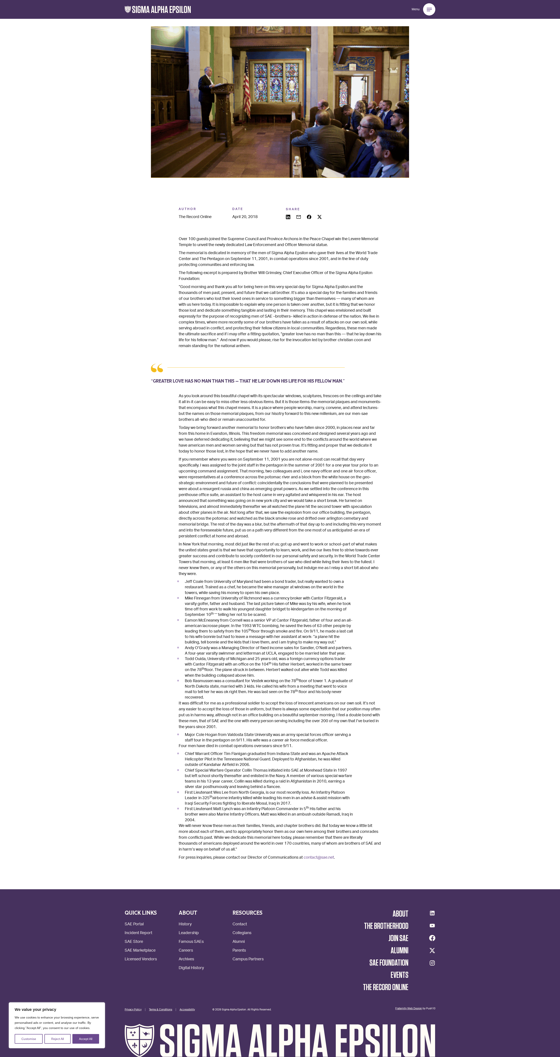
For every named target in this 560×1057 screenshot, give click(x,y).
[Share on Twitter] (320, 217)
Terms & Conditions (160, 1009)
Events (399, 975)
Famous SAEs (191, 942)
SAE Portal (134, 924)
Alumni (239, 942)
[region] (57, 1025)
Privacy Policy (133, 1009)
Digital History (191, 968)
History (185, 924)
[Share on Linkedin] (288, 217)
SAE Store (134, 942)
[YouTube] (432, 925)
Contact (240, 924)
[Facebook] (432, 938)
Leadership (189, 933)
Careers (186, 951)
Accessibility (187, 1009)
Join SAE (398, 938)
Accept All (85, 1039)
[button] (158, 9)
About (400, 914)
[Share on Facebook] (309, 217)
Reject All (57, 1039)
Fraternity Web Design (408, 1008)
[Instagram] (432, 963)
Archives (186, 959)
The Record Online (385, 987)
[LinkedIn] (432, 913)
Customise (28, 1039)
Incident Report (138, 933)
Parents (239, 951)
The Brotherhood (386, 926)
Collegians (242, 933)
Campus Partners (248, 959)
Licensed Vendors (141, 959)
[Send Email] (299, 217)
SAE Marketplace (140, 951)
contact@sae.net (319, 858)
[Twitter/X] (432, 950)
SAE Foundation (388, 963)
